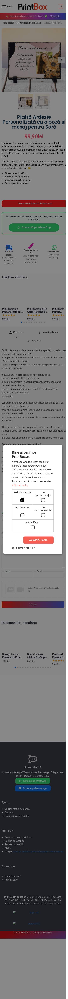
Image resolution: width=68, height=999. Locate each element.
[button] (23, 548)
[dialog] (33, 499)
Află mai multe (20, 485)
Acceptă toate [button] (38, 539)
